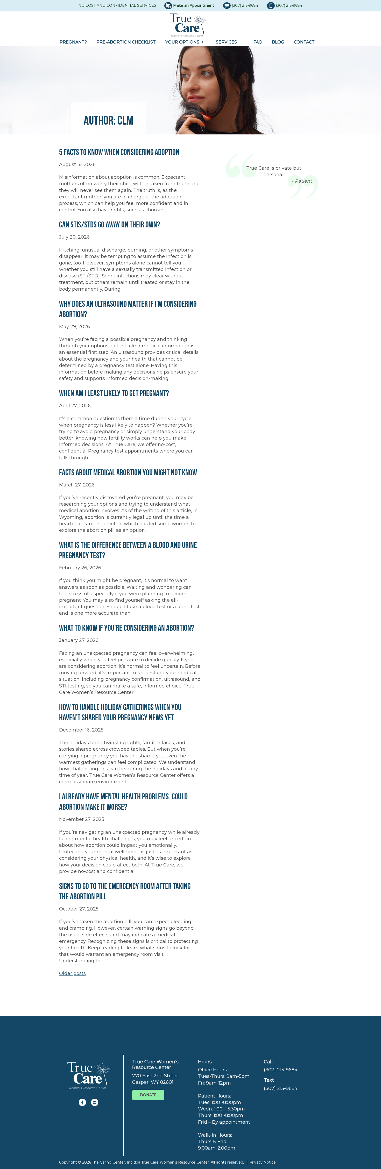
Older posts (72, 973)
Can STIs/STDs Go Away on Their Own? (109, 224)
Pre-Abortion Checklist (126, 42)
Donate (148, 1095)
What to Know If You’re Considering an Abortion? (126, 627)
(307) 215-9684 (245, 5)
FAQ (257, 42)
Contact (304, 42)
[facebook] (82, 1102)
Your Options (182, 42)
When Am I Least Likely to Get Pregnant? (114, 393)
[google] (94, 1102)
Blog (278, 42)
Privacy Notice (262, 1162)
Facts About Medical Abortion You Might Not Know (128, 472)
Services (226, 42)
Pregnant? (73, 42)
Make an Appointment (193, 5)
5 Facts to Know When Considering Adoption (119, 151)
